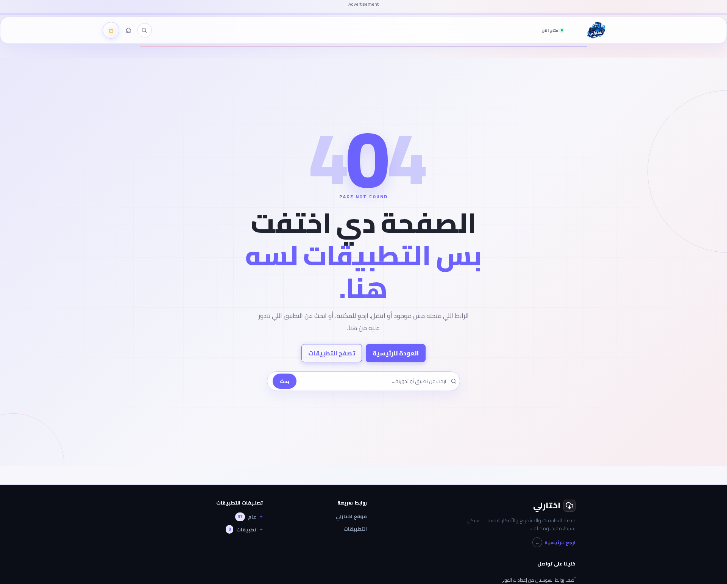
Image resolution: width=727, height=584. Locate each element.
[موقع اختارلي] (128, 30)
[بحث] (144, 30)
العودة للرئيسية (396, 353)
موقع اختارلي (351, 516)
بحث (284, 381)
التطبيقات (355, 529)
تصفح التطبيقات (331, 353)
